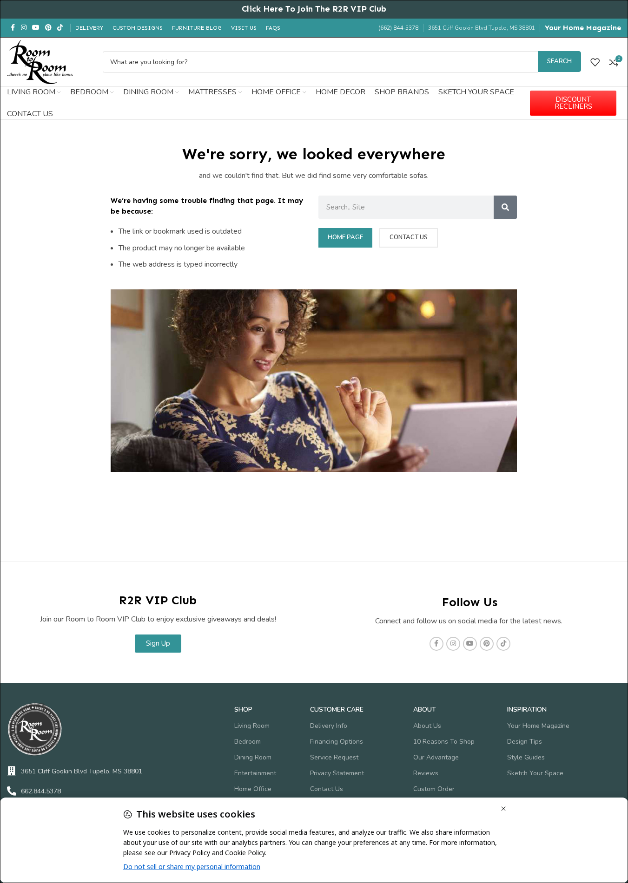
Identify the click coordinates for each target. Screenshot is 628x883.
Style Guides (526, 757)
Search (559, 61)
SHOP (243, 709)
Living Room (252, 725)
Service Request (334, 757)
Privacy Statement (337, 773)
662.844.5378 (41, 791)
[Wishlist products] (595, 62)
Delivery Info (328, 725)
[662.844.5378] (11, 791)
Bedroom (247, 741)
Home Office (252, 789)
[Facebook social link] (12, 27)
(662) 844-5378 (398, 28)
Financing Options (336, 741)
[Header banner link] (314, 9)
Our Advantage (436, 757)
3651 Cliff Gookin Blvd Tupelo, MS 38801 (81, 771)
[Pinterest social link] (48, 27)
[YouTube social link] (35, 27)
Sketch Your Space (535, 773)
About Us (427, 725)
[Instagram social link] (23, 27)
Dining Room (252, 757)
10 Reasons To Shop (444, 741)
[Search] (505, 207)
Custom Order (434, 789)
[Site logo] (40, 61)
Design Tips (524, 741)
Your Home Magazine (583, 27)
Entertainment (255, 773)
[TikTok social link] (60, 27)
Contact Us (326, 789)
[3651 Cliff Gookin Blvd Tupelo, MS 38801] (11, 771)
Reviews (425, 773)
